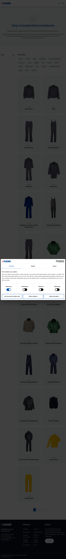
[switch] (25, 289)
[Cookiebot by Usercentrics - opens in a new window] (57, 261)
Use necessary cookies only (12, 296)
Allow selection (33, 296)
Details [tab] (33, 266)
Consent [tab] (11, 266)
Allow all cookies (54, 296)
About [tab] (54, 266)
